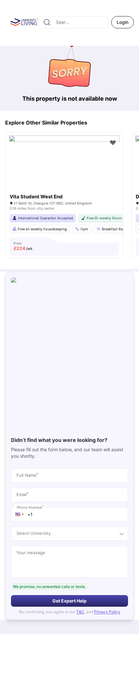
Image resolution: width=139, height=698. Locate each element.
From (23, 246)
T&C (80, 611)
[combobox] (73, 22)
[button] (19, 514)
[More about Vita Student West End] (64, 172)
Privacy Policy (107, 611)
